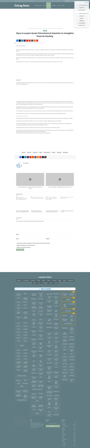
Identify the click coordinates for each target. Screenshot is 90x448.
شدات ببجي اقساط (56, 333)
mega (60, 280)
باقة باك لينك (71, 304)
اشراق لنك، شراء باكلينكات (56, 302)
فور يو (49, 381)
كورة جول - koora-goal (25, 298)
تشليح (41, 377)
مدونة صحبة (71, 375)
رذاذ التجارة (65, 366)
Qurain (54, 152)
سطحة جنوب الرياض (40, 373)
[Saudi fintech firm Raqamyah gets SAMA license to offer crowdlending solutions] (22, 203)
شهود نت (65, 369)
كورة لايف (25, 326)
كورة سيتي (34, 394)
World (25, 1)
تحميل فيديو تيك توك (18, 391)
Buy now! (31, 1)
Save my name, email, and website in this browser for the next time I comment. (33, 243)
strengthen (66, 152)
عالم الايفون (71, 344)
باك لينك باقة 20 (33, 299)
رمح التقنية (71, 366)
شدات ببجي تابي (49, 338)
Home (16, 1)
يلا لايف (37, 401)
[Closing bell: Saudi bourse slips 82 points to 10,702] (67, 203)
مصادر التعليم (49, 314)
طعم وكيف (71, 369)
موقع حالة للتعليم (56, 324)
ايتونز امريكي (49, 342)
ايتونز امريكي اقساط (49, 377)
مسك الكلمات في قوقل (71, 329)
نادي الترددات (71, 359)
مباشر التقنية (64, 372)
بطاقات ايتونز (49, 395)
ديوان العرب (40, 311)
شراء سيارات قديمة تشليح (37, 389)
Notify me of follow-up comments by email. (26, 245)
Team (22, 1)
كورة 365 (40, 393)
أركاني (71, 372)
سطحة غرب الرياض (34, 369)
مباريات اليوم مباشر (40, 323)
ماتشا (49, 411)
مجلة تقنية (56, 319)
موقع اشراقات (71, 319)
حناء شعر (49, 407)
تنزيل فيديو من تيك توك (25, 391)
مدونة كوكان (64, 344)
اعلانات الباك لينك (49, 301)
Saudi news (70, 280)
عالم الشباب (68, 299)
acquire (23, 152)
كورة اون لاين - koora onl (25, 313)
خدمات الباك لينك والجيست (40, 295)
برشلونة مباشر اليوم (34, 406)
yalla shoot (34, 320)
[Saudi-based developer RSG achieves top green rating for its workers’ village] (52, 203)
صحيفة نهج (71, 347)
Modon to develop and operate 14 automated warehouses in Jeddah (37, 211)
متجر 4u (56, 367)
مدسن (64, 354)
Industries (35, 152)
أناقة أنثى (65, 349)
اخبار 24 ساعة (49, 323)
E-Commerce (26, 280)
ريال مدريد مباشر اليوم (41, 405)
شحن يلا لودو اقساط (49, 346)
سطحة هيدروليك (34, 365)
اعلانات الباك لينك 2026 (49, 310)
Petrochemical (47, 152)
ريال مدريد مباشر (41, 327)
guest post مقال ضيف (34, 294)
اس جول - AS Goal (18, 317)
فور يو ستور (49, 363)
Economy (48, 5)
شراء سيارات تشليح (40, 381)
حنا (56, 411)
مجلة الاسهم (71, 340)
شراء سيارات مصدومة (34, 385)
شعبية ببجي (56, 395)
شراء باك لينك (56, 293)
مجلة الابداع (64, 356)
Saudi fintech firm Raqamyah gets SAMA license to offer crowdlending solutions (22, 211)
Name (17, 234)
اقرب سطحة (34, 373)
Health (48, 280)
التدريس (56, 306)
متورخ (71, 354)
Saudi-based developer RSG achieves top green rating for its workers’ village (52, 211)
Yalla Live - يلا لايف (18, 308)
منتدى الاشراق (56, 310)
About (19, 1)
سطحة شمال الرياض (40, 369)
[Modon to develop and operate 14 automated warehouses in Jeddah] (37, 203)
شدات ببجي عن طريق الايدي (49, 368)
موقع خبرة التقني (72, 350)
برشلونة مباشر (33, 323)
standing (59, 152)
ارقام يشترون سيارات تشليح (40, 385)
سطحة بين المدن (41, 365)
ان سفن (71, 333)
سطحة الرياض (40, 361)
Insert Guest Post (38, 5)
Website (47, 238)
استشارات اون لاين (65, 360)
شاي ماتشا (56, 414)
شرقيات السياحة (64, 376)
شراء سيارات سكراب (34, 377)
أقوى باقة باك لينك (34, 303)
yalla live (37, 413)
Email (17, 238)
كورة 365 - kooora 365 (25, 317)
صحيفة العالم (49, 327)
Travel (51, 283)
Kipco (41, 152)
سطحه (34, 361)
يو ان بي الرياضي (49, 319)
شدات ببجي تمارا (49, 334)
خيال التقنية (71, 337)
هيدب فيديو (64, 363)
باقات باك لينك (49, 297)
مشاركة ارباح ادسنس (64, 294)
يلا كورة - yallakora (18, 312)
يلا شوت (40, 319)
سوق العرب (41, 298)
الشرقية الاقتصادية (65, 340)
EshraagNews (26, 163)
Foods (38, 280)
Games (43, 280)
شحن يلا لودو (56, 391)
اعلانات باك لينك (41, 314)
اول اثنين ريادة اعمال (71, 294)
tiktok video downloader (18, 395)
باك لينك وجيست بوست (56, 315)
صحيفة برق (65, 315)
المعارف (71, 363)
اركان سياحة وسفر (68, 323)
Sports (44, 5)
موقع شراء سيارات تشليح (33, 381)
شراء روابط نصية (56, 297)
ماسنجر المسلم (68, 311)
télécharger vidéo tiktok (21, 400)
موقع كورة (22, 345)
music (64, 280)
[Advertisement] (45, 17)
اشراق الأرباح (64, 379)
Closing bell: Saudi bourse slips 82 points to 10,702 (67, 211)
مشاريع (33, 311)
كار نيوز (64, 347)
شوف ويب (65, 337)
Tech (28, 1)
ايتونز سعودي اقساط (56, 346)
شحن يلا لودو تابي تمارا (49, 372)
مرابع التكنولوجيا (65, 333)
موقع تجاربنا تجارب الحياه (34, 307)
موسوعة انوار (71, 380)
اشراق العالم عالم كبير (49, 306)
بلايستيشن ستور (56, 399)
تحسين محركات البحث (64, 305)
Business (19, 280)
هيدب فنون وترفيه (56, 328)
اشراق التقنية (64, 328)
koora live (18, 302)
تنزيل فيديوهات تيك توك (25, 396)
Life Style (59, 5)
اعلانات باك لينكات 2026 (22, 375)
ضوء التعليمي (71, 315)
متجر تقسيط (49, 354)
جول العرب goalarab (41, 397)
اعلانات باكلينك (33, 314)
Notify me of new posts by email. (24, 247)
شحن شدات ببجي (56, 386)
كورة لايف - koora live (25, 362)
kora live (18, 323)
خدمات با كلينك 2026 (41, 307)
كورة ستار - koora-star (18, 294)
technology (54, 5)
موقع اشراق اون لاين (64, 319)
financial (29, 152)
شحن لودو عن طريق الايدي (49, 392)
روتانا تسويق (71, 356)
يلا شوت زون (25, 383)
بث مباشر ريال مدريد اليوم (33, 397)
